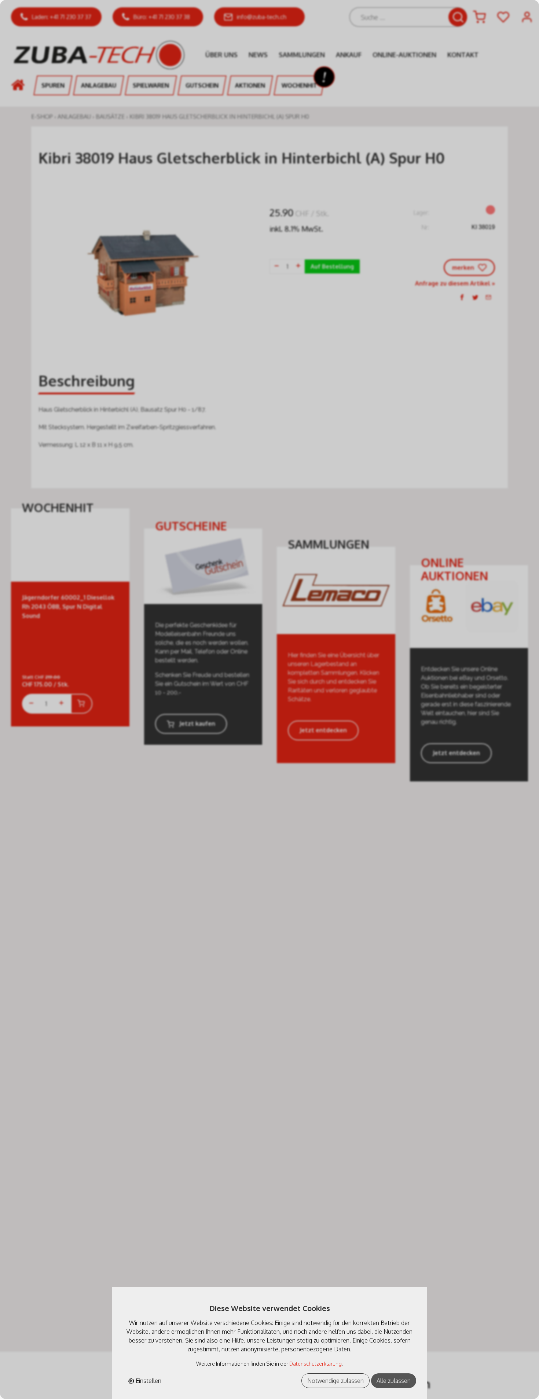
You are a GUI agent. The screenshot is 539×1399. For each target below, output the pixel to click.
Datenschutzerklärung (315, 1363)
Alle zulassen (394, 1380)
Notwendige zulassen (335, 1380)
